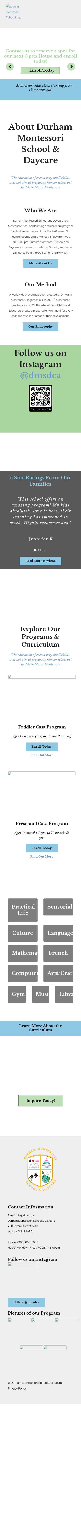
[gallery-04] (31, 1347)
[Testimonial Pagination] (35, 550)
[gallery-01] (19, 1319)
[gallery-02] (43, 1319)
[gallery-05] (55, 1347)
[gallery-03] (66, 1319)
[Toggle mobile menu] (73, 12)
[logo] (40, 1147)
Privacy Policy (17, 1388)
